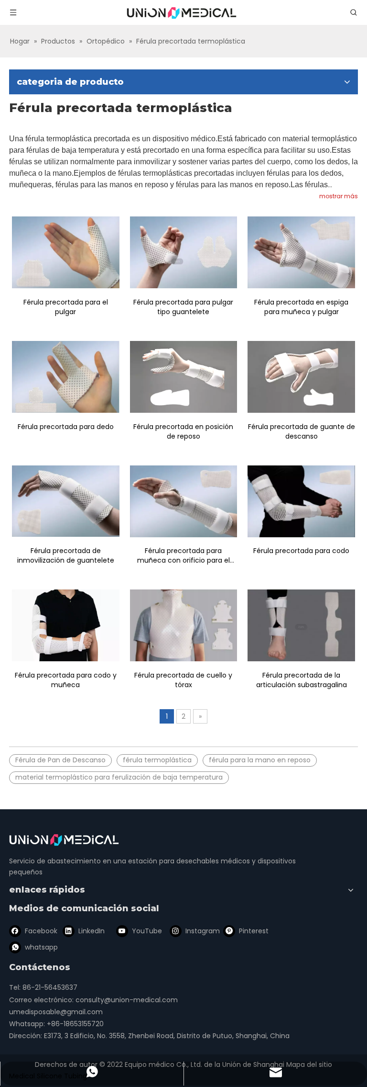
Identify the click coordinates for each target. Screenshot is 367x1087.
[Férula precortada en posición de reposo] (183, 376)
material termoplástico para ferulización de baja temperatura (119, 777)
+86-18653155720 (75, 1024)
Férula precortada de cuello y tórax (183, 680)
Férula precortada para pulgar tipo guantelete (183, 307)
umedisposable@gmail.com (56, 1012)
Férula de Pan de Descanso (60, 760)
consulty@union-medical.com (127, 1000)
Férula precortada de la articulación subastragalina (301, 680)
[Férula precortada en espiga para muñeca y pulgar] (301, 252)
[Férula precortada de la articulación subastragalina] (301, 625)
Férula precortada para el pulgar (65, 307)
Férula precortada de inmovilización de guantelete (65, 555)
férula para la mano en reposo (260, 760)
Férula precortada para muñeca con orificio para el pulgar (183, 555)
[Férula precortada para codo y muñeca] (65, 625)
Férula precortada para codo (301, 550)
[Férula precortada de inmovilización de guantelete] (65, 501)
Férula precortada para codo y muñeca (66, 680)
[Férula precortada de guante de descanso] (301, 376)
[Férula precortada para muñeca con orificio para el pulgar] (183, 501)
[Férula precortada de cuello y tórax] (183, 625)
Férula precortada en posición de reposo (183, 431)
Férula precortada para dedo (66, 426)
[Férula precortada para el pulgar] (65, 252)
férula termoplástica (157, 760)
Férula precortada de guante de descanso (301, 431)
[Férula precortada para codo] (301, 501)
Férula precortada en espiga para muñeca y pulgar (301, 307)
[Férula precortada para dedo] (65, 376)
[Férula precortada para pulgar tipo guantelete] (183, 252)
